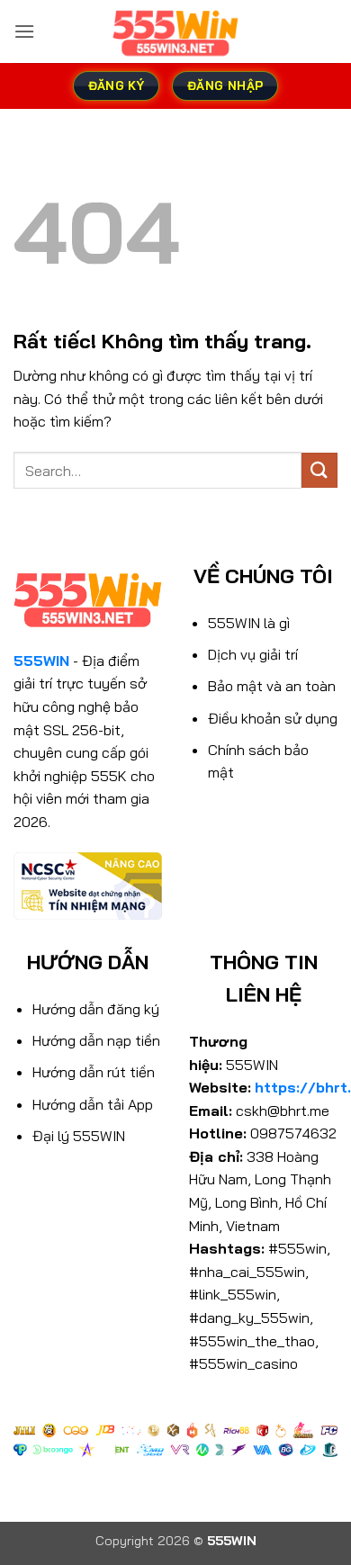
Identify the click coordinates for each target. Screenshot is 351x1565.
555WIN (41, 661)
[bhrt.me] (176, 31)
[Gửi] (320, 470)
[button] (24, 31)
